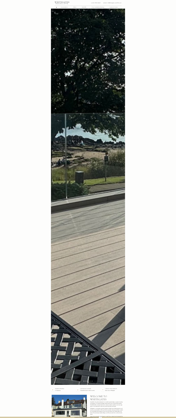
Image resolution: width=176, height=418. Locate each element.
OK (100, 417)
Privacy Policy (96, 417)
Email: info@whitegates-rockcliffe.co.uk (112, 2)
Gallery (74, 7)
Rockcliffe (84, 7)
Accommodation (64, 7)
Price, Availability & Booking (98, 7)
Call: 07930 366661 (96, 2)
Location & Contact (114, 7)
